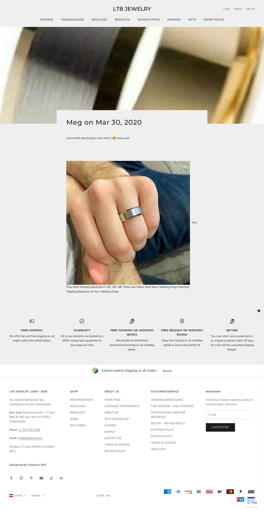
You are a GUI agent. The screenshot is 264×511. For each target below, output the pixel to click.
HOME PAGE (112, 400)
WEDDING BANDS (72, 19)
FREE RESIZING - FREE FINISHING (172, 406)
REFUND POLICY (115, 451)
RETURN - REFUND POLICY (168, 423)
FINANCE (110, 425)
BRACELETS (122, 19)
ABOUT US (111, 412)
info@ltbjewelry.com (30, 438)
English (36, 495)
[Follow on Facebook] (11, 478)
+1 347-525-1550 (29, 430)
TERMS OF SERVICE (117, 445)
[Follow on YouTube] (41, 478)
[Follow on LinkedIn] (61, 478)
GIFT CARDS (78, 425)
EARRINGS (174, 19)
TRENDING (46, 19)
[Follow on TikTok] (51, 478)
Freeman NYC (37, 464)
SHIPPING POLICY (162, 430)
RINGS (74, 419)
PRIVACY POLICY (161, 436)
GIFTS (192, 19)
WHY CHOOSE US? (117, 419)
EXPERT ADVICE (214, 19)
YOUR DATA (158, 449)
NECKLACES (99, 19)
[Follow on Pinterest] (31, 478)
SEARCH (110, 432)
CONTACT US (113, 438)
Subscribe (220, 427)
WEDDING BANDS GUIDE (167, 400)
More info (167, 370)
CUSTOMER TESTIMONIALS (122, 406)
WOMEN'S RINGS (149, 19)
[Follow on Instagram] (21, 478)
